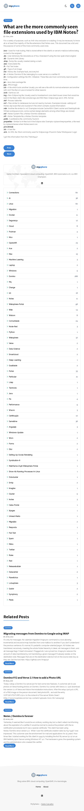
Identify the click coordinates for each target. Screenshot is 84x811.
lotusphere (13, 583)
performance (14, 405)
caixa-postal (14, 505)
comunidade (14, 321)
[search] (72, 6)
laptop (12, 265)
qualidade (13, 366)
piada (11, 600)
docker (12, 215)
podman (12, 232)
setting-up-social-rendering (20, 455)
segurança (13, 221)
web (11, 310)
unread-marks (14, 516)
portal (11, 371)
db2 (10, 449)
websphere (13, 338)
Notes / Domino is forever (18, 716)
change (12, 287)
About (45, 787)
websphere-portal (16, 304)
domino (8, 20)
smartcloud (13, 354)
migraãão (12, 522)
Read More (10, 663)
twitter (12, 550)
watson (12, 315)
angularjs (12, 427)
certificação (13, 416)
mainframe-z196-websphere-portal (23, 466)
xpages (12, 511)
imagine (12, 488)
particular (12, 377)
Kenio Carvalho (47, 804)
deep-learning (15, 360)
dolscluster (13, 477)
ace (10, 248)
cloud (11, 226)
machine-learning (16, 260)
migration (12, 209)
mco (10, 237)
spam (11, 538)
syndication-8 (14, 460)
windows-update (16, 432)
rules (11, 555)
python (12, 332)
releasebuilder (15, 566)
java (11, 393)
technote (13, 388)
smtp (11, 483)
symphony (13, 594)
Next (9, 154)
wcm (11, 438)
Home (38, 787)
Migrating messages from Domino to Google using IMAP (36, 633)
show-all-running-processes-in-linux (24, 472)
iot (10, 293)
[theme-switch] (66, 6)
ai (9, 198)
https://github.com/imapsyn (37, 660)
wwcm (12, 410)
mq (10, 282)
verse (11, 343)
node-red (13, 326)
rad (10, 561)
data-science (14, 349)
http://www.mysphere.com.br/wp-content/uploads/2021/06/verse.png (33, 698)
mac (10, 254)
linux (11, 204)
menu (11, 544)
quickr (11, 589)
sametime (13, 421)
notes (11, 299)
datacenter (13, 572)
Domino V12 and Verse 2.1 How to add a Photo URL (32, 677)
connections (14, 193)
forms (11, 444)
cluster (12, 494)
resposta (13, 527)
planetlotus (13, 578)
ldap (11, 382)
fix (10, 399)
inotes (11, 499)
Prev (9, 148)
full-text (12, 533)
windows (13, 271)
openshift (13, 243)
